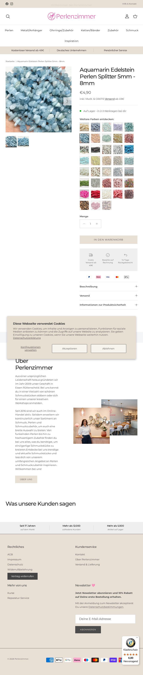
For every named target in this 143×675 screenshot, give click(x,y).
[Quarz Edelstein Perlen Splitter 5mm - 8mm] (95, 183)
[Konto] (126, 16)
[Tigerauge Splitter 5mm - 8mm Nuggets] (129, 194)
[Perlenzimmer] (71, 16)
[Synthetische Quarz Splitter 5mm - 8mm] (129, 183)
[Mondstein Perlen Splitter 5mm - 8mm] (95, 171)
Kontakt (80, 554)
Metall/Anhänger (31, 30)
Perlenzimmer (21, 659)
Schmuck (132, 30)
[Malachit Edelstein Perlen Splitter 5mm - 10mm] (129, 160)
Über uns (26, 479)
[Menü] (137, 638)
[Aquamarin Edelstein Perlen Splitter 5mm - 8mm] (84, 138)
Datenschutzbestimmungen (105, 606)
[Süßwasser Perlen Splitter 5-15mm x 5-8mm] (106, 194)
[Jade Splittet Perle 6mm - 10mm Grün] (95, 160)
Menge (84, 216)
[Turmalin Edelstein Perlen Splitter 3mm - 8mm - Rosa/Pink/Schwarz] (106, 205)
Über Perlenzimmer (87, 559)
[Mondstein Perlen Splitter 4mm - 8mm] (84, 171)
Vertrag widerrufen (22, 576)
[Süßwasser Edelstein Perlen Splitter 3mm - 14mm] (84, 194)
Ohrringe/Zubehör (62, 30)
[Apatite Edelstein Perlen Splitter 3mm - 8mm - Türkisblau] (129, 127)
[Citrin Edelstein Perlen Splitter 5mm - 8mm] (118, 138)
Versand (110, 98)
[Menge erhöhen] (98, 224)
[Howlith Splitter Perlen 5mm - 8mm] (106, 149)
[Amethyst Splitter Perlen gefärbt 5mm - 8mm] (118, 127)
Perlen (9, 30)
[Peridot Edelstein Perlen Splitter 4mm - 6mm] (84, 183)
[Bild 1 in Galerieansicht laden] (39, 99)
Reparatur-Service (18, 597)
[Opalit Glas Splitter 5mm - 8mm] (129, 171)
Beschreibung (88, 286)
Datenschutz (15, 564)
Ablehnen (108, 348)
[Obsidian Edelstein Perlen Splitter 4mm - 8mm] (118, 171)
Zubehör (113, 30)
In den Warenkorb (108, 239)
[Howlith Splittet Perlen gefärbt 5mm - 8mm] (84, 160)
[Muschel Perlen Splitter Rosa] (106, 171)
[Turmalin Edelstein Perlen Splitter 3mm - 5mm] (95, 205)
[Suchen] (8, 16)
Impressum (14, 559)
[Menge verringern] (83, 224)
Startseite (10, 61)
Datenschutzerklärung (27, 337)
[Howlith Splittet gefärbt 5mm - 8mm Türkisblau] (129, 149)
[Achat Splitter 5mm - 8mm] (95, 127)
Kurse (10, 592)
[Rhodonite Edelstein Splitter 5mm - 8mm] (106, 183)
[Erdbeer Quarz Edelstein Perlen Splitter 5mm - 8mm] (129, 138)
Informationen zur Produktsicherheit (103, 304)
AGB (10, 554)
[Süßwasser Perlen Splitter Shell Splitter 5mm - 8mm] (118, 194)
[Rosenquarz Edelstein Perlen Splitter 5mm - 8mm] (118, 183)
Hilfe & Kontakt (129, 4)
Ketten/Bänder (90, 30)
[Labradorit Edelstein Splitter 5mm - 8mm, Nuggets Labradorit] (118, 160)
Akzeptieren (69, 348)
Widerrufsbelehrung (19, 569)
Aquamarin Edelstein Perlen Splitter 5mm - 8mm (41, 61)
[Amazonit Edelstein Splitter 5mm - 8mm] (106, 127)
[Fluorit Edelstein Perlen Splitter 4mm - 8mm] (84, 149)
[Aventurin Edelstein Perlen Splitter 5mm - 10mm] (95, 138)
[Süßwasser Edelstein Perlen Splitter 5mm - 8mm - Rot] (95, 194)
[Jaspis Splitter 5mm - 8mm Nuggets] (106, 160)
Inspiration (71, 41)
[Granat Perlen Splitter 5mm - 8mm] (95, 149)
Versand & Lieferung (87, 564)
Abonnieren (88, 629)
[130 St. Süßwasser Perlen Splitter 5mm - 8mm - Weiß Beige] (84, 127)
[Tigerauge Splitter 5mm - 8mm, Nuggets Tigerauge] (84, 205)
